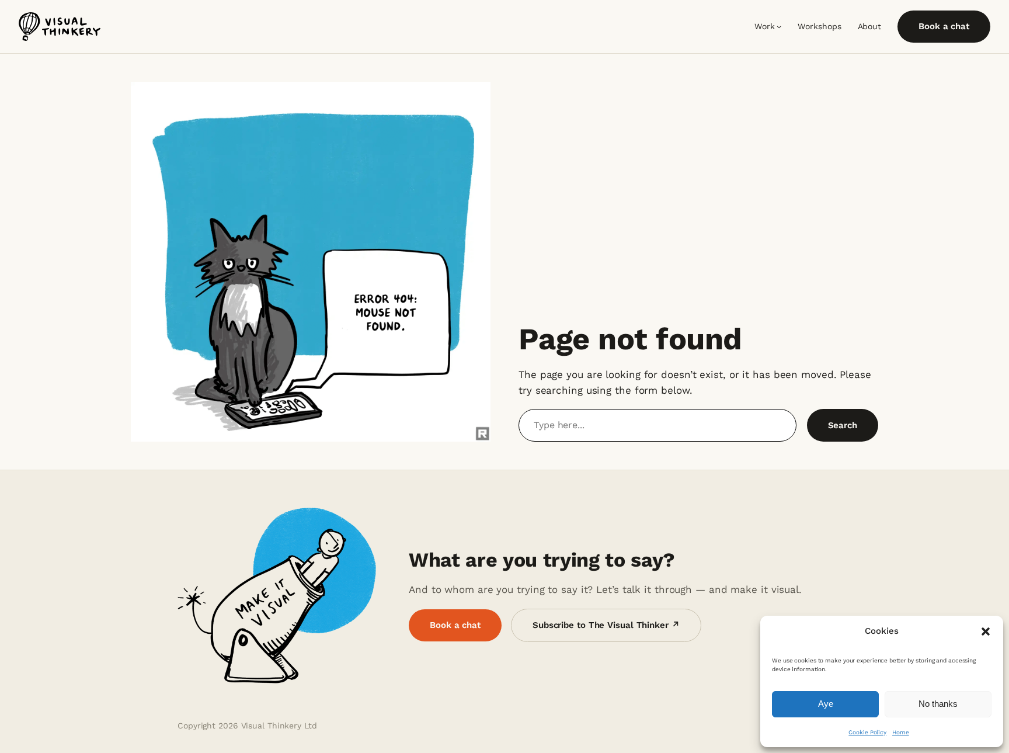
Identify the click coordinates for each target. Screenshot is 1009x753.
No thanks (938, 704)
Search (842, 425)
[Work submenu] (779, 26)
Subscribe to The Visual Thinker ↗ (606, 625)
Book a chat (943, 26)
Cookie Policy (867, 732)
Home (900, 732)
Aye (825, 704)
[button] (985, 631)
